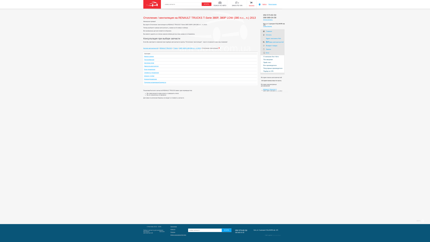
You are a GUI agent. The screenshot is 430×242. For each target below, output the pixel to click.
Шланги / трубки (149, 76)
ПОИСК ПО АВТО (220, 5)
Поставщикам (268, 59)
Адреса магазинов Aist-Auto (178, 235)
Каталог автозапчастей (150, 48)
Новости (172, 229)
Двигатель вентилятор (151, 66)
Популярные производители (272, 68)
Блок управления (149, 69)
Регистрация (273, 4)
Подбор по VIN (268, 71)
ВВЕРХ (419, 220)
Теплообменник (149, 59)
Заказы (268, 49)
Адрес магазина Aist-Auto (273, 39)
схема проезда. (267, 26)
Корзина (251, 5)
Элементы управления (151, 72)
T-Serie (175, 48)
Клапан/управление (150, 79)
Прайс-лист (267, 62)
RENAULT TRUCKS (166, 48)
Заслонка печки (149, 63)
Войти (265, 4)
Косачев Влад (277, 235)
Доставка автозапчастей (275, 42)
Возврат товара (271, 45)
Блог (267, 53)
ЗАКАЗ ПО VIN (237, 5)
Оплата (268, 35)
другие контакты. (268, 19)
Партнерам (173, 226)
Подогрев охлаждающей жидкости (155, 82)
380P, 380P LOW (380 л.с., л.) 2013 (190, 48)
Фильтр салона (149, 56)
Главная (269, 31)
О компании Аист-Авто (271, 56)
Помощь (172, 232)
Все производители (270, 65)
